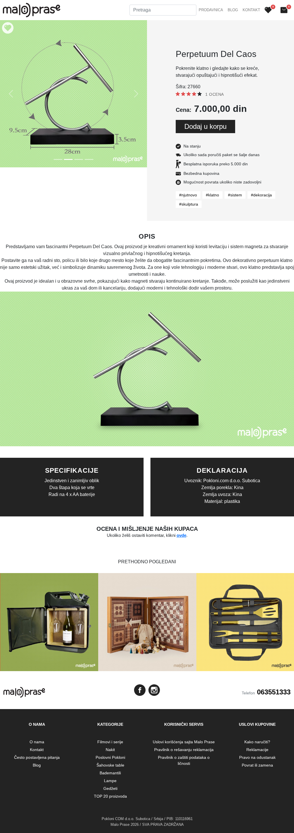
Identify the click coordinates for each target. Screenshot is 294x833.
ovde (181, 535)
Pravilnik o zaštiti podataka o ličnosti (184, 760)
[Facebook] (140, 690)
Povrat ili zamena (257, 765)
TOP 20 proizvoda (110, 796)
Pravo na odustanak (257, 757)
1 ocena (214, 94)
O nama (37, 742)
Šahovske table (110, 765)
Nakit (110, 749)
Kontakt (251, 10)
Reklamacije (257, 749)
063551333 (274, 692)
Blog (233, 10)
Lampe (110, 780)
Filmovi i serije (110, 742)
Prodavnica (211, 10)
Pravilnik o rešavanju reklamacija (184, 749)
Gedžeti (110, 788)
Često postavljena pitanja (37, 757)
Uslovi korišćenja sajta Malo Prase (184, 742)
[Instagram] (154, 690)
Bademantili (110, 773)
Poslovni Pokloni (110, 757)
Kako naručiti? (257, 742)
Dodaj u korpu (205, 126)
